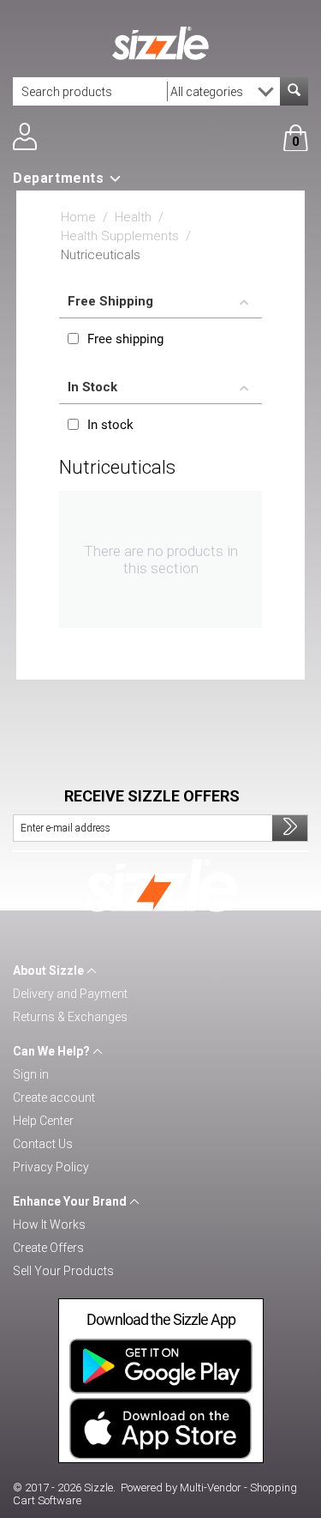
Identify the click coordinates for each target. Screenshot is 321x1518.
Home (78, 217)
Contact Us (43, 1144)
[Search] (294, 91)
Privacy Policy (51, 1167)
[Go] (289, 828)
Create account (54, 1097)
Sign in (31, 1074)
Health (133, 217)
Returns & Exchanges (70, 1017)
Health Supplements (120, 236)
